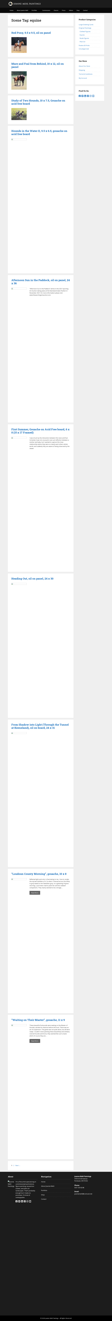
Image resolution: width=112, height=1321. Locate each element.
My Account (83, 78)
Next (17, 1165)
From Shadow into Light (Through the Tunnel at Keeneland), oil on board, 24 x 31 (40, 726)
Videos (71, 10)
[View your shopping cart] (102, 10)
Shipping (82, 70)
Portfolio (34, 10)
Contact (85, 10)
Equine (82, 35)
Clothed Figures (85, 31)
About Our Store (84, 66)
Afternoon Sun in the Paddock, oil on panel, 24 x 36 (40, 281)
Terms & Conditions (85, 74)
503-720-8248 (79, 1188)
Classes (56, 10)
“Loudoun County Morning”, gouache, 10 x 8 (38, 874)
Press (63, 10)
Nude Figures (84, 38)
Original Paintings (85, 28)
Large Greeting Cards (86, 25)
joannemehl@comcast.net (83, 1194)
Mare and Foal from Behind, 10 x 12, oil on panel (37, 65)
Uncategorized (84, 49)
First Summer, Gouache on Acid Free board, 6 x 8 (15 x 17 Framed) (40, 431)
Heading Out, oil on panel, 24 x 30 (32, 578)
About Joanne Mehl (22, 10)
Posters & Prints (84, 45)
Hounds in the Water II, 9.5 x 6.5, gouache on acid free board (39, 132)
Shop (78, 10)
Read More (34, 893)
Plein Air (82, 42)
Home (11, 10)
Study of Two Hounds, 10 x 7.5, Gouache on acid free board (38, 102)
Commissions (46, 10)
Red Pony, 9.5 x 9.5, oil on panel (31, 32)
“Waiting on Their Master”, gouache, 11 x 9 (38, 1020)
